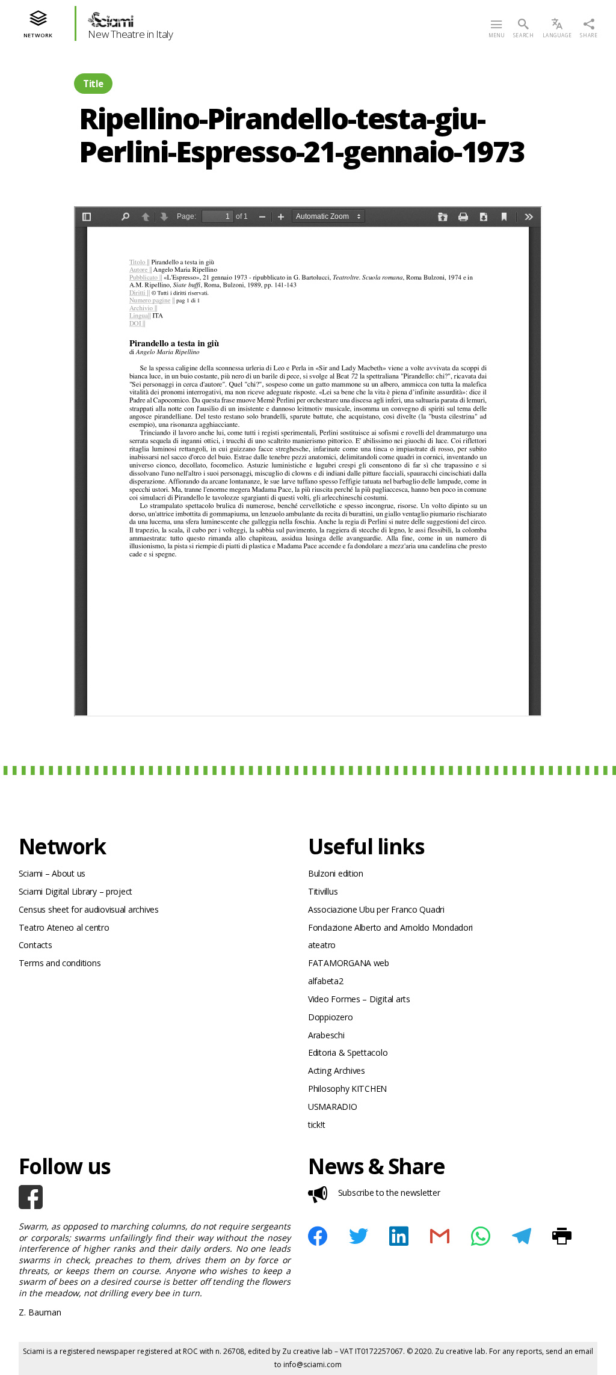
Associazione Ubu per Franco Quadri (376, 909)
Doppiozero (330, 1017)
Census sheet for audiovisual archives (89, 909)
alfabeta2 (325, 981)
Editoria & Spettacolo (347, 1052)
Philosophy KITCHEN (347, 1088)
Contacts (35, 945)
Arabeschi (326, 1035)
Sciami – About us (52, 873)
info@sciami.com (312, 1364)
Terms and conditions (60, 963)
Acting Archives (336, 1070)
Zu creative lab (307, 1351)
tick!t (316, 1124)
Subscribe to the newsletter (389, 1192)
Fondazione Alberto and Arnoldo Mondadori (390, 927)
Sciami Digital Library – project (75, 891)
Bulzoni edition (335, 873)
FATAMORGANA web (348, 963)
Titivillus (322, 891)
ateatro (322, 945)
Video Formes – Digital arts (359, 999)
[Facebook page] (155, 1197)
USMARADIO (332, 1106)
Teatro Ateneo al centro (64, 927)
